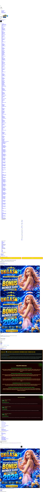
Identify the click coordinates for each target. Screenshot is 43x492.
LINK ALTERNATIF (4, 426)
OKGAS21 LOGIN (4, 12)
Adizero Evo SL (3, 247)
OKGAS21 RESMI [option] (1, 333)
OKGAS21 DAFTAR (4, 423)
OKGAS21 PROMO (4, 439)
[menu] (21, 138)
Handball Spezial (3, 245)
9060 (2, 251)
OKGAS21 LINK (3, 424)
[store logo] (5, 16)
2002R (2, 250)
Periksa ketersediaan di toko (3, 348)
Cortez (2, 241)
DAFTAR (1, 342)
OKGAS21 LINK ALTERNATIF (5, 425)
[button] (1, 292)
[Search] (1, 21)
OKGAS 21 (3, 11)
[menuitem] (3, 23)
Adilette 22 (3, 246)
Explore (1, 22)
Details (1, 349)
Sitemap (2, 434)
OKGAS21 (2, 254)
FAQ (2, 432)
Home (2, 259)
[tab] (21, 22)
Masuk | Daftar (3, 10)
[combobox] (3, 19)
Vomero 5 (2, 243)
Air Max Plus (3, 242)
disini (4, 336)
